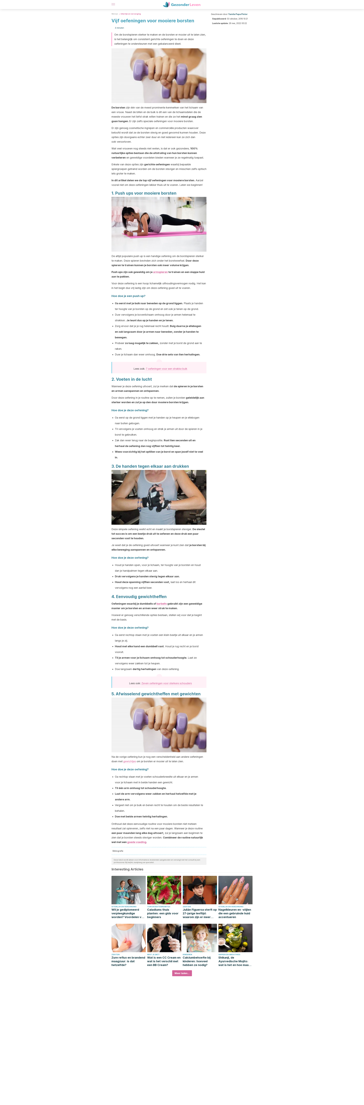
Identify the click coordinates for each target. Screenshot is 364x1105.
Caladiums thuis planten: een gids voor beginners (162, 913)
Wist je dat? (153, 954)
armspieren (160, 272)
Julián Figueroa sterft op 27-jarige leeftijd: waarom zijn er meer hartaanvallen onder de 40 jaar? (200, 913)
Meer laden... (182, 973)
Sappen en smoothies (229, 954)
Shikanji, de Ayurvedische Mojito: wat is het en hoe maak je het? (234, 961)
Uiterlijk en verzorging (131, 14)
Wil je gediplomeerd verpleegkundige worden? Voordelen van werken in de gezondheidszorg (128, 913)
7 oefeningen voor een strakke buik (166, 368)
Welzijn (114, 14)
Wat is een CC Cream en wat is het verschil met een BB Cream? (164, 961)
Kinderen (187, 954)
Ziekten (187, 907)
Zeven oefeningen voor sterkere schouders (166, 683)
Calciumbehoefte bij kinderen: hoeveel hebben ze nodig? (197, 961)
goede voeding (136, 842)
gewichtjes (129, 761)
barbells (162, 603)
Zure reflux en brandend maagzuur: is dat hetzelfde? (128, 961)
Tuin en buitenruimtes (158, 907)
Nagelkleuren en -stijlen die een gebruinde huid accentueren (234, 913)
